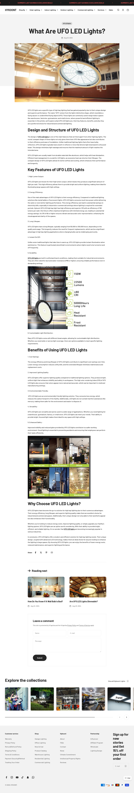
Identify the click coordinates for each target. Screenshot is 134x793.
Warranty (8, 739)
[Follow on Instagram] (11, 777)
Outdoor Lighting (67, 10)
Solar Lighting (35, 10)
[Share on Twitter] (41, 552)
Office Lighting (40, 743)
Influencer (94, 739)
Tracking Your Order (12, 762)
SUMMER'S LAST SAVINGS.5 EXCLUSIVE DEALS (22, 3)
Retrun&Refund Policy (13, 747)
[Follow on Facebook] (6, 777)
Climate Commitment (68, 755)
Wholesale (94, 747)
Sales (111, 10)
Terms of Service (84, 625)
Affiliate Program (96, 743)
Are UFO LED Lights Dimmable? (84, 601)
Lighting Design (96, 751)
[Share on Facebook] (35, 552)
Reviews (63, 762)
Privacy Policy (71, 625)
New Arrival (39, 747)
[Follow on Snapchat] (27, 777)
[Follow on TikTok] (22, 777)
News (62, 751)
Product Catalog (41, 751)
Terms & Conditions (12, 755)
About (62, 739)
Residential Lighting (42, 759)
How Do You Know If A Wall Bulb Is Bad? (45, 601)
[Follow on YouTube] (17, 777)
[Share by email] (52, 552)
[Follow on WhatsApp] (33, 777)
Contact (63, 747)
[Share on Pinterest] (46, 552)
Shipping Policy (10, 751)
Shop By (22, 10)
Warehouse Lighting (42, 755)
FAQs (62, 743)
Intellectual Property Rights (70, 759)
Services (101, 10)
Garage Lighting (40, 739)
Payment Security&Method (15, 759)
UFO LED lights (67, 23)
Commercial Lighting (85, 10)
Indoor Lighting (50, 10)
